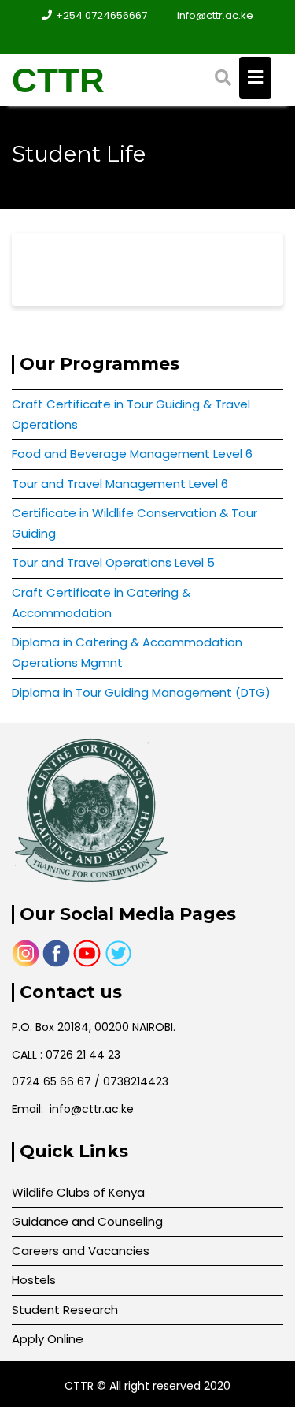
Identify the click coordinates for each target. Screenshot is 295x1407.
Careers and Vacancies (80, 1250)
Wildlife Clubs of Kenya (78, 1192)
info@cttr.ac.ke (215, 15)
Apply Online (47, 1339)
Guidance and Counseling (87, 1221)
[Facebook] (133, 37)
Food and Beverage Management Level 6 (132, 453)
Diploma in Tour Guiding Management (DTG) (141, 692)
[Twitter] (161, 37)
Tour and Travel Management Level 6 (120, 483)
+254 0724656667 (101, 15)
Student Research (65, 1309)
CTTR (58, 80)
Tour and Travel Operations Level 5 (113, 562)
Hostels (34, 1279)
